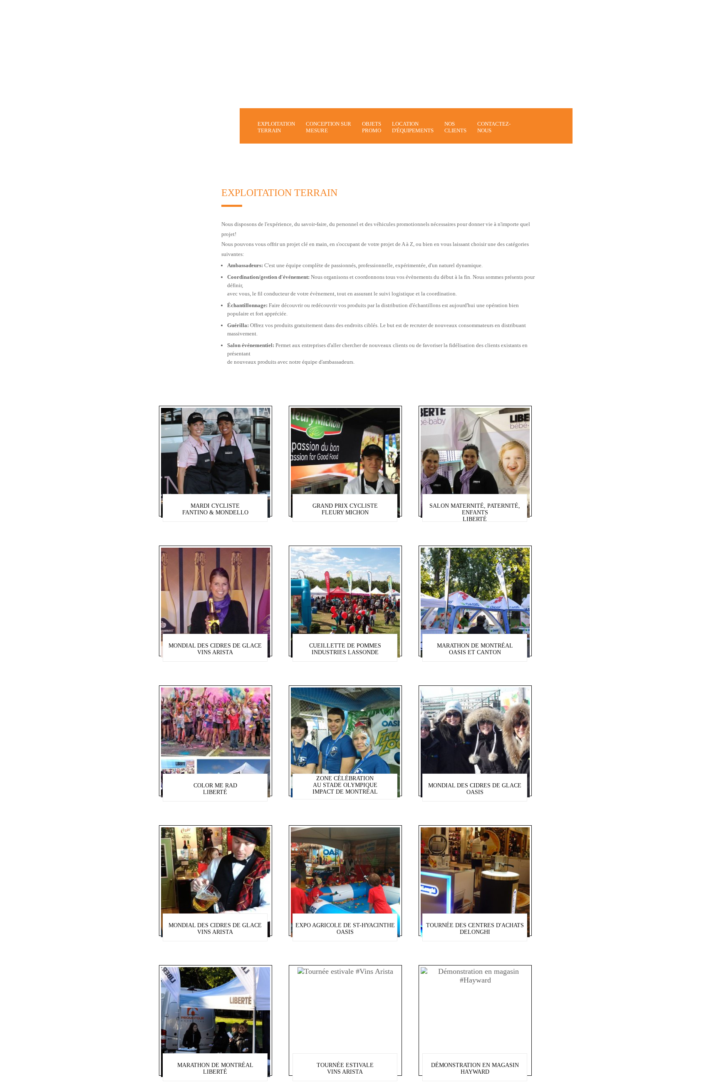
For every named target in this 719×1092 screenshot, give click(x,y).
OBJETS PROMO (371, 127)
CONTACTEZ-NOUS (494, 127)
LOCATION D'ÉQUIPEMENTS (413, 127)
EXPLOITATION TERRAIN (276, 127)
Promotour (202, 127)
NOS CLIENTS (455, 127)
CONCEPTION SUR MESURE (328, 127)
